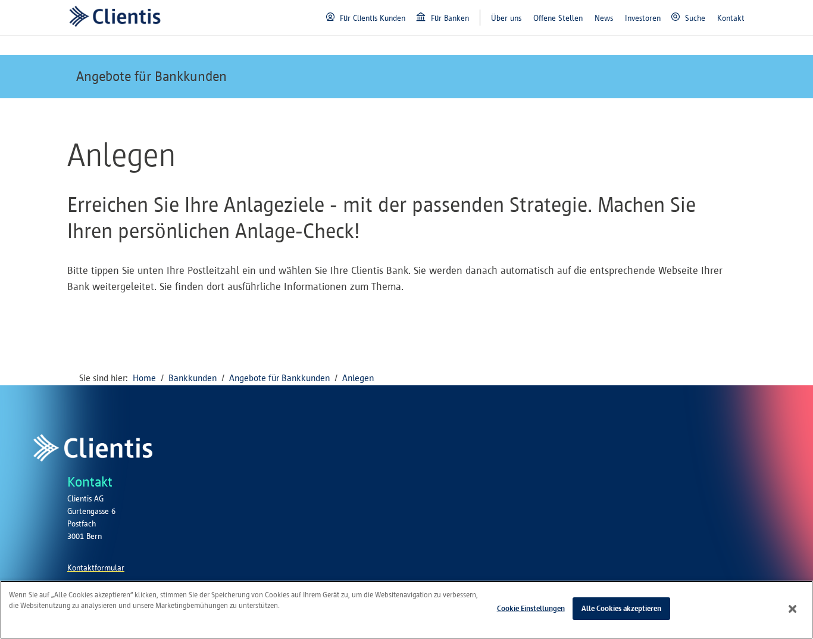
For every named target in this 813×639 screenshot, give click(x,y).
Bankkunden (192, 378)
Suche (695, 18)
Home (144, 378)
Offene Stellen (558, 18)
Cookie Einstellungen (531, 608)
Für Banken (450, 18)
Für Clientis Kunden (372, 18)
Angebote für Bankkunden (151, 76)
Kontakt (731, 18)
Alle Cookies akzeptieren (621, 608)
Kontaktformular (95, 567)
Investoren (643, 18)
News (604, 18)
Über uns (506, 18)
